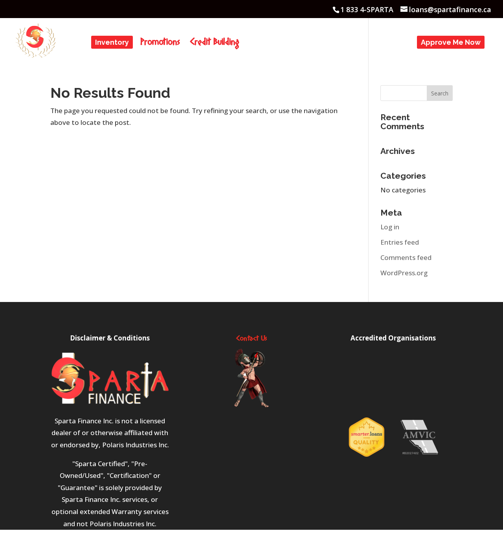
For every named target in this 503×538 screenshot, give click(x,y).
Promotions (160, 44)
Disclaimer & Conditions (110, 337)
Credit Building (214, 44)
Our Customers (325, 43)
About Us (265, 43)
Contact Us (388, 43)
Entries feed (399, 242)
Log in (389, 226)
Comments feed (405, 257)
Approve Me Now (451, 43)
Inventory (112, 43)
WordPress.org (404, 272)
